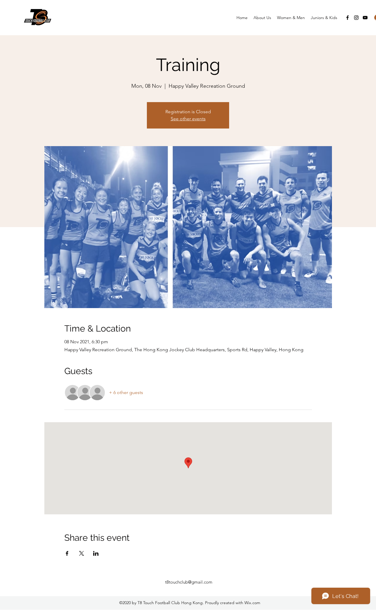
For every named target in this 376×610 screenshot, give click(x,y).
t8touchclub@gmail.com (188, 582)
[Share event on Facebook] (67, 553)
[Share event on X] (81, 553)
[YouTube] (365, 18)
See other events (188, 118)
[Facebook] (347, 18)
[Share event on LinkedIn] (96, 553)
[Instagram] (356, 18)
